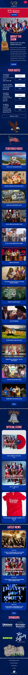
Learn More (13, 64)
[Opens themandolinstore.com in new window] (20, 637)
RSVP (20, 79)
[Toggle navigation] (25, 2)
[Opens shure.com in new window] (7, 638)
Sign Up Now (14, 15)
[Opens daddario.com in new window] (7, 625)
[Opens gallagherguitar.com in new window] (20, 625)
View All (14, 404)
